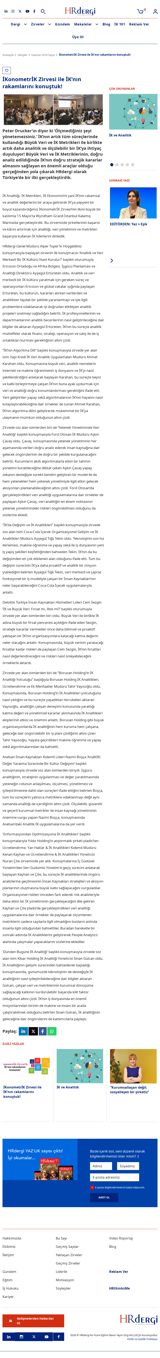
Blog (106, 24)
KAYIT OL (104, 1197)
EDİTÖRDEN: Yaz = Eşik (128, 224)
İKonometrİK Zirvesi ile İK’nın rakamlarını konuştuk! (22, 1092)
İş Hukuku (10, 1288)
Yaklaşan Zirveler (69, 1255)
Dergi (15, 24)
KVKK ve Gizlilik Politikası (142, 1339)
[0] (140, 11)
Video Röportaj (121, 1238)
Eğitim (7, 1280)
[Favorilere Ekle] (6, 70)
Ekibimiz (9, 1246)
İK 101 (119, 24)
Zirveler (37, 24)
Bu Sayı (61, 1238)
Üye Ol (78, 37)
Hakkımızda (11, 1238)
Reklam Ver (139, 24)
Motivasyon (65, 1280)
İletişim (8, 1255)
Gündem (62, 24)
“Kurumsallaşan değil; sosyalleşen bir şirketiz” (129, 1089)
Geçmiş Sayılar (67, 1246)
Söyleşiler (63, 1288)
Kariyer (8, 1296)
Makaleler (83, 24)
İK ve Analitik (120, 135)
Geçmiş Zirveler (68, 1263)
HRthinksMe (119, 1288)
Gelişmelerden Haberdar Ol (35, 1320)
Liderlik (61, 1271)
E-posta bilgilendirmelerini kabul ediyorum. (120, 1187)
